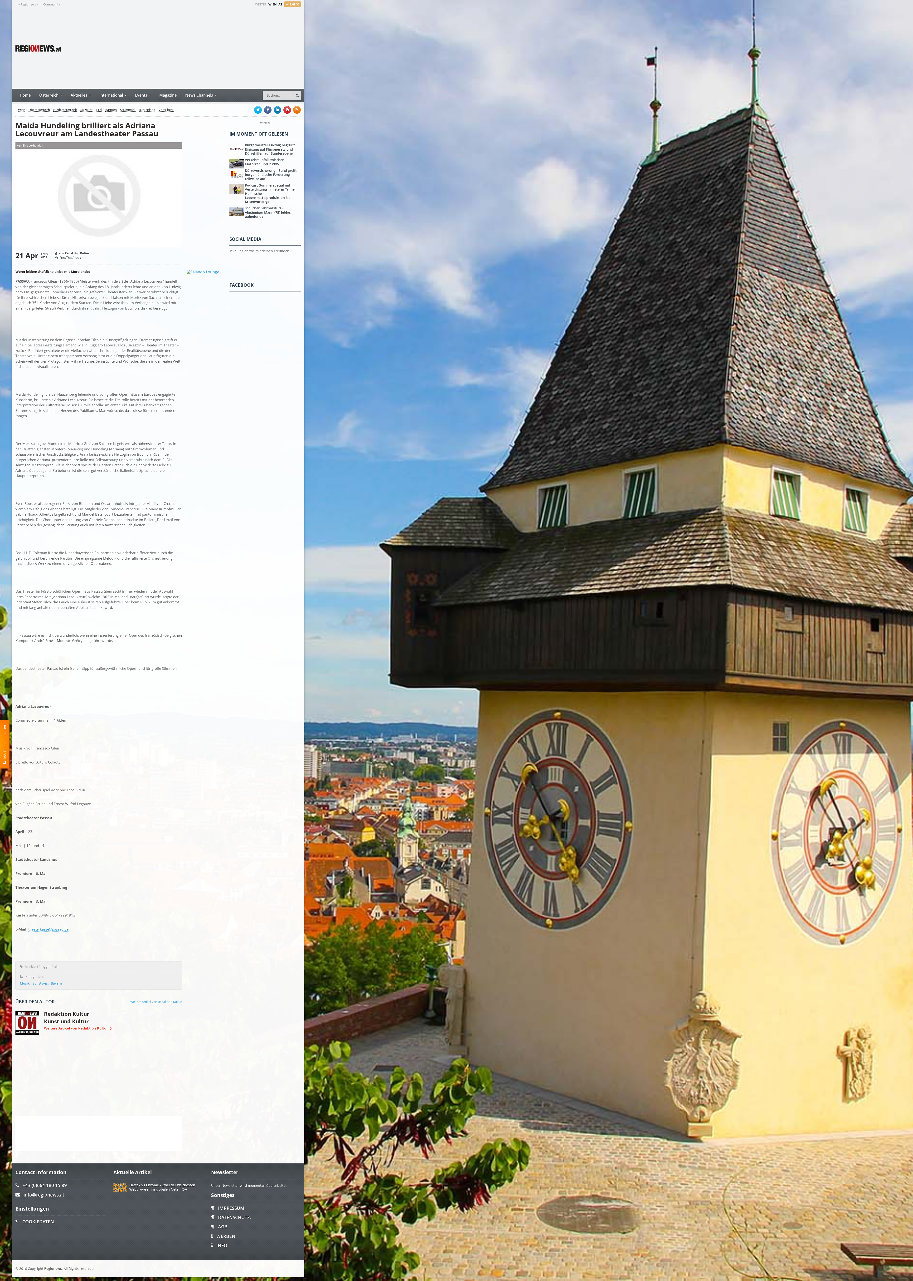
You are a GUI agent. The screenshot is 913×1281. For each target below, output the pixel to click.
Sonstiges (40, 983)
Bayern (56, 983)
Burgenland (147, 110)
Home (25, 95)
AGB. (223, 1226)
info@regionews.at (44, 1195)
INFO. (222, 1245)
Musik (24, 983)
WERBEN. (226, 1236)
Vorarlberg (166, 110)
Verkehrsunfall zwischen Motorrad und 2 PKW (264, 162)
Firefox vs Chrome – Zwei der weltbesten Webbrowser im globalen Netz (162, 1187)
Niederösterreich (65, 110)
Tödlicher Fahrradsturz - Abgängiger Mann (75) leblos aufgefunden (268, 212)
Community (51, 4)
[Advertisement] (211, 48)
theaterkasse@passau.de (48, 929)
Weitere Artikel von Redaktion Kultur (156, 1002)
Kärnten (111, 110)
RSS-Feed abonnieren (4, 743)
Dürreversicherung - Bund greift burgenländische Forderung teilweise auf (271, 174)
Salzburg (86, 110)
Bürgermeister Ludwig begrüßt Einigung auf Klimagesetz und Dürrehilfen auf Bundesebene (270, 149)
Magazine (168, 95)
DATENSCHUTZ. (234, 1217)
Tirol (99, 110)
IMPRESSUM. (232, 1208)
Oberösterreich (39, 110)
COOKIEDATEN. (38, 1221)
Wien (21, 110)
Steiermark (128, 110)
